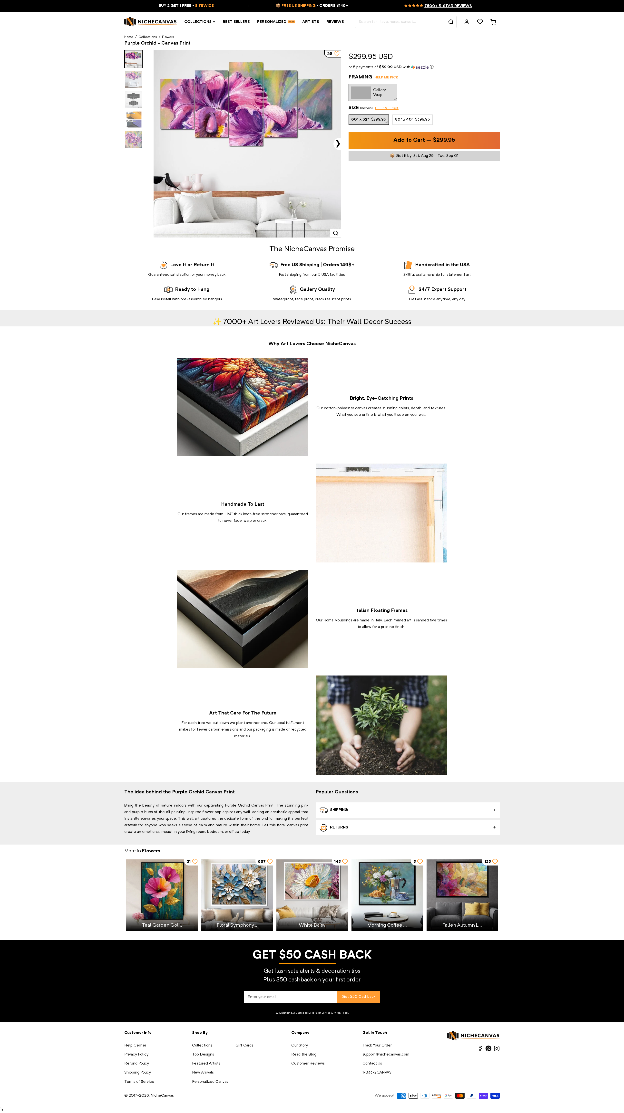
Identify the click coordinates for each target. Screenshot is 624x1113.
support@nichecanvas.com (385, 1054)
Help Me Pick (386, 77)
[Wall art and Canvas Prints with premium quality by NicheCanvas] (150, 22)
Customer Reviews (308, 1063)
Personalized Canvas (210, 1082)
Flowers (168, 37)
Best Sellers (236, 22)
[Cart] (493, 22)
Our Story (299, 1045)
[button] (424, 67)
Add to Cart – (424, 140)
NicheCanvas (162, 1096)
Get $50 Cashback (358, 997)
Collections (198, 22)
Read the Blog (303, 1054)
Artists (310, 22)
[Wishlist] (480, 22)
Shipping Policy (137, 1073)
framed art (402, 620)
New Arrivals (203, 1073)
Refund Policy (136, 1063)
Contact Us (372, 1063)
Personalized (271, 22)
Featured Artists (206, 1063)
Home (128, 37)
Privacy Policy (340, 1013)
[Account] (466, 22)
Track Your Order (377, 1045)
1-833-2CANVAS (376, 1073)
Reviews (335, 22)
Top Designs (203, 1054)
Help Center (135, 1045)
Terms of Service (321, 1013)
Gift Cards (244, 1045)
